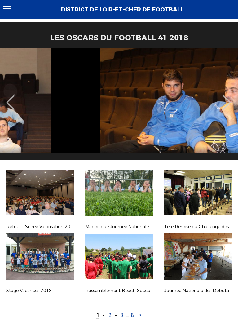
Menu (9, 8)
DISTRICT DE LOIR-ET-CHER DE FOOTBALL (122, 9)
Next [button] (226, 98)
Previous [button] (10, 98)
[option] (119, 106)
